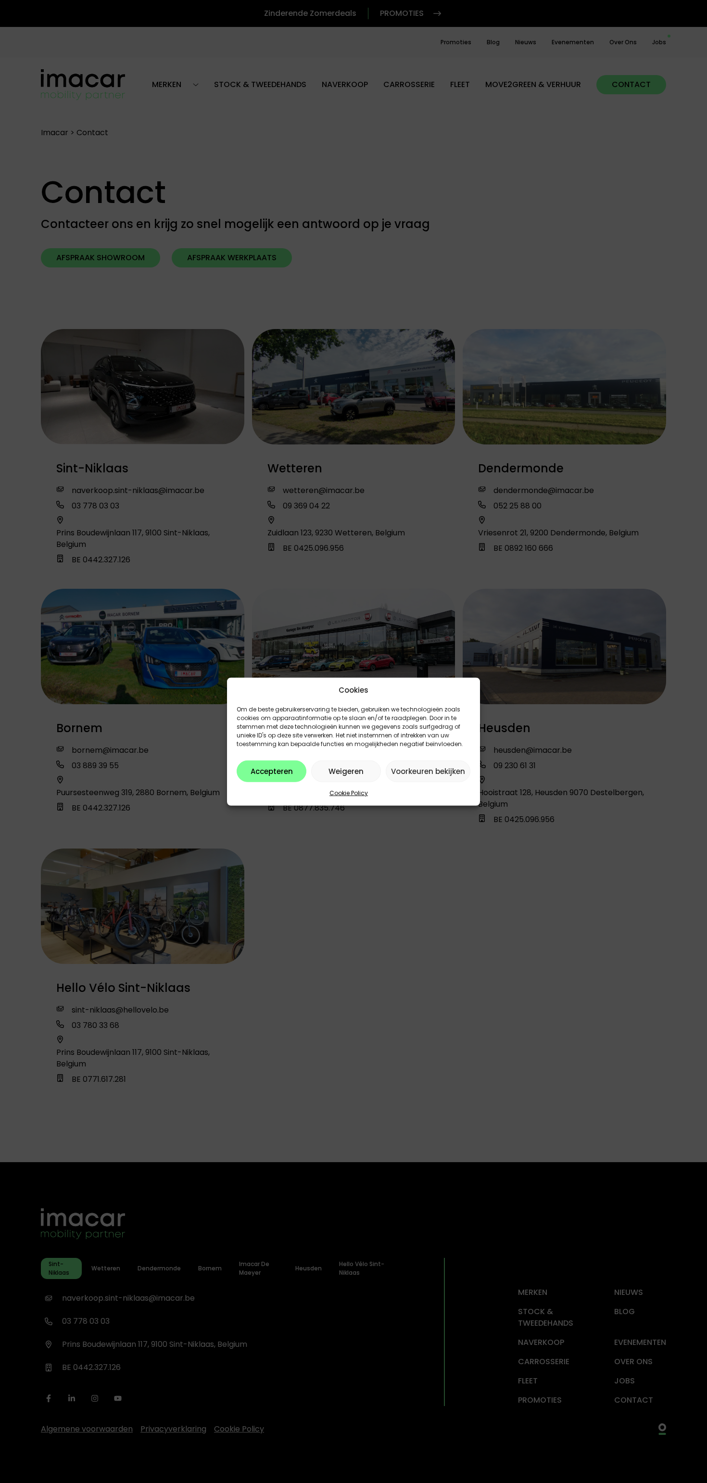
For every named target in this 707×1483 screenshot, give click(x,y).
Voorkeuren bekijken (428, 771)
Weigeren (346, 771)
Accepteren (272, 771)
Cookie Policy (348, 793)
